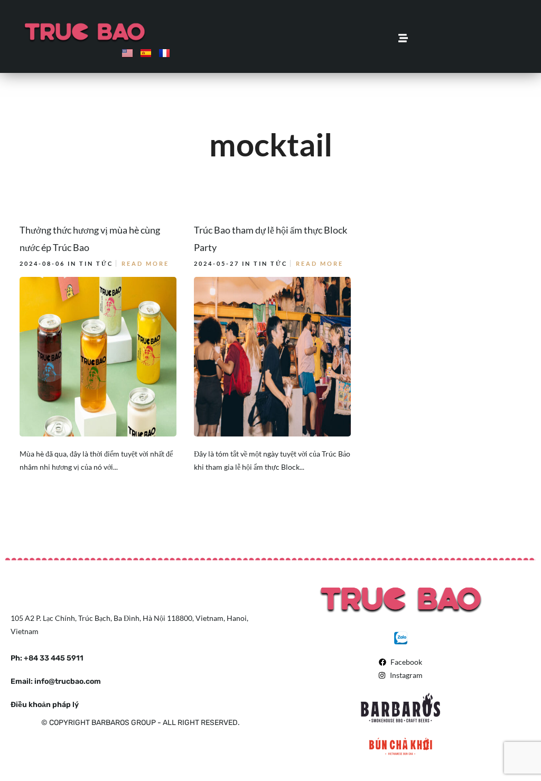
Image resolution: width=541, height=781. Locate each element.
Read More (145, 263)
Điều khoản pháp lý (45, 704)
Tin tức (96, 263)
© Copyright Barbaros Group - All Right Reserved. (140, 722)
